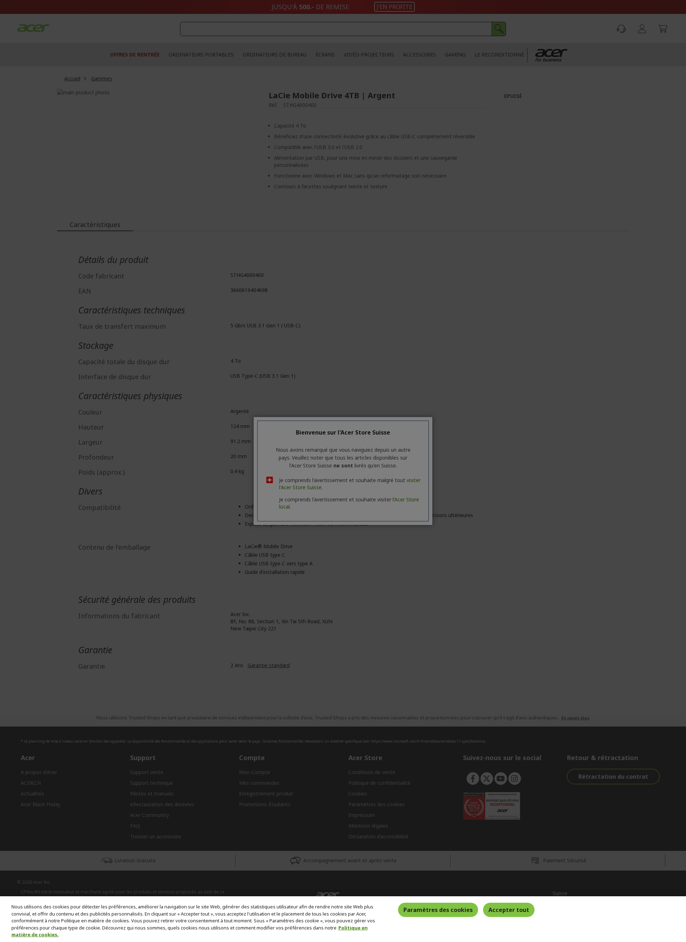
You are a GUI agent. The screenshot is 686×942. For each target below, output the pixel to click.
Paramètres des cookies (438, 910)
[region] (343, 919)
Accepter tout (508, 910)
